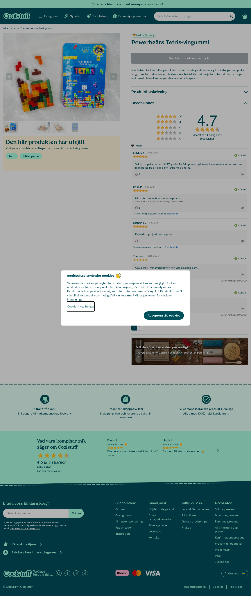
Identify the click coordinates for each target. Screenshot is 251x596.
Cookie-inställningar (80, 306)
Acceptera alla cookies (164, 315)
